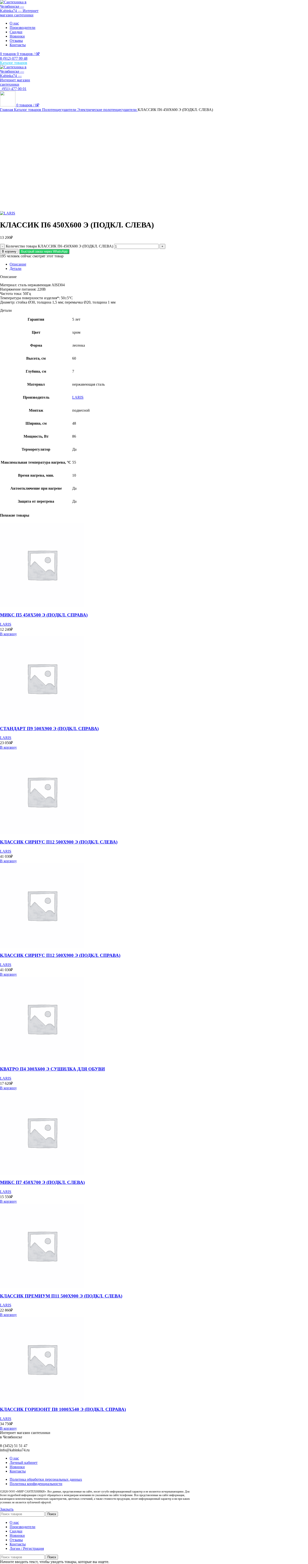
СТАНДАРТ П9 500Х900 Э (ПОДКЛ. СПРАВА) (49, 728)
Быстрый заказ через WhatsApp (44, 251)
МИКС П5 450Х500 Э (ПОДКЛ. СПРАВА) (44, 614)
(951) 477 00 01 (13, 89)
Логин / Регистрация (27, 1548)
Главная (7, 110)
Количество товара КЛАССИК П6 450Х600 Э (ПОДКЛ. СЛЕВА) (59, 246)
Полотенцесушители (59, 110)
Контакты (18, 1471)
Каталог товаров (28, 110)
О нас (14, 1458)
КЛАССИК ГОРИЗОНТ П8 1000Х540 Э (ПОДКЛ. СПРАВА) (63, 1409)
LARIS (77, 397)
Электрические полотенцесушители (107, 110)
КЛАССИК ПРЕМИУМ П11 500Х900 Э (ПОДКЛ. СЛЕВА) (61, 1295)
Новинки (17, 1467)
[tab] (159, 264)
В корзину (9, 251)
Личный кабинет (24, 1462)
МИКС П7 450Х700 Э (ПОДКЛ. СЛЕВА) (42, 1182)
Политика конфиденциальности (36, 1484)
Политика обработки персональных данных (46, 1479)
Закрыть (6, 1509)
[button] (44, 251)
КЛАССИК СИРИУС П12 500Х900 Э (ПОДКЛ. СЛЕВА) (58, 841)
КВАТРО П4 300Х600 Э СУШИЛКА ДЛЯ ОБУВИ (52, 1068)
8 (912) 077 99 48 (13, 58)
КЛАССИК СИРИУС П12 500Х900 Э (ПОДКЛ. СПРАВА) (60, 955)
